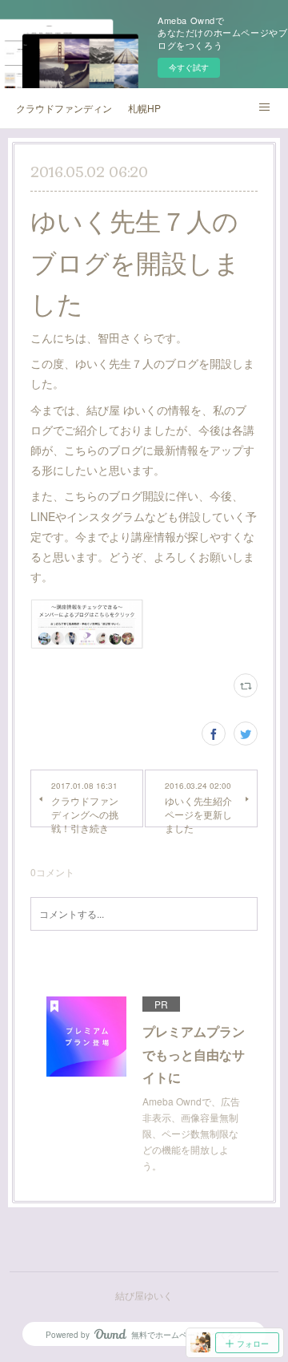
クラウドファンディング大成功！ (64, 108)
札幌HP (144, 108)
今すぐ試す (189, 67)
